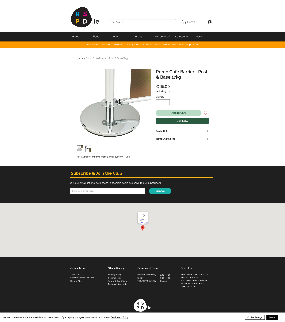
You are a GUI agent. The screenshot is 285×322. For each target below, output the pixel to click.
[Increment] (167, 102)
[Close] (281, 317)
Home (80, 58)
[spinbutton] (163, 102)
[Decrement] (158, 102)
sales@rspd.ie (188, 286)
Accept (272, 317)
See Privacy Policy (119, 317)
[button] (193, 22)
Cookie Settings (254, 317)
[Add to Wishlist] (205, 113)
